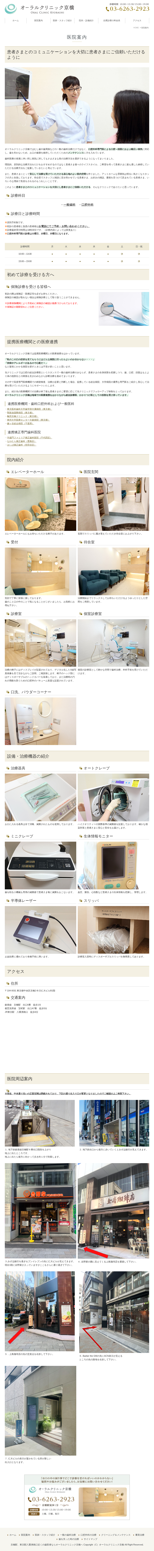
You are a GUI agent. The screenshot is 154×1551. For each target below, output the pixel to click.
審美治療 (139, 1535)
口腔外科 (88, 204)
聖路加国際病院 (15, 412)
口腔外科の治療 (88, 1535)
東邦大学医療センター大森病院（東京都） (28, 420)
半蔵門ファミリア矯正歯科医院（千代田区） (29, 437)
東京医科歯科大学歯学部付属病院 (24, 409)
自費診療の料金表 (111, 20)
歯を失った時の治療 (69, 1539)
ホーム (15, 20)
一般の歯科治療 (68, 1535)
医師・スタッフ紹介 (62, 20)
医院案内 (38, 20)
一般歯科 (69, 204)
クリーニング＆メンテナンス (116, 1535)
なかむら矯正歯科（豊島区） (21, 441)
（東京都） (46, 409)
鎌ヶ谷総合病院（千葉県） (20, 423)
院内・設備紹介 (86, 20)
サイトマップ (90, 1539)
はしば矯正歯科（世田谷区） (21, 445)
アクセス (137, 20)
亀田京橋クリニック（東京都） (23, 416)
